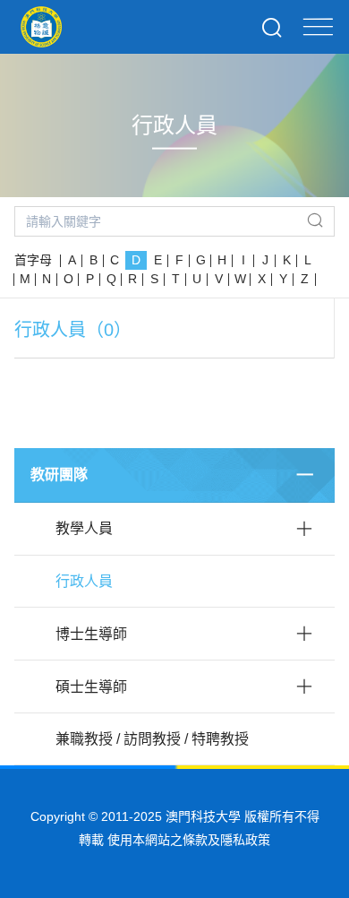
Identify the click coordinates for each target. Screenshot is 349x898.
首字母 (33, 260)
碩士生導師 (91, 687)
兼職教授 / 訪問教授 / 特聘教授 (152, 739)
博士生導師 (91, 634)
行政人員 (84, 581)
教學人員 (84, 528)
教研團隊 (59, 474)
